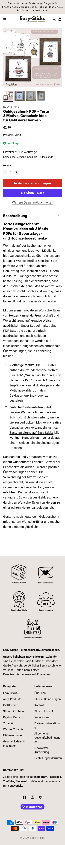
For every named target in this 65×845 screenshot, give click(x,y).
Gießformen (10, 705)
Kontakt (39, 705)
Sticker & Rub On (13, 711)
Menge (7, 165)
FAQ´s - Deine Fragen (47, 699)
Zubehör (8, 723)
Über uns (40, 693)
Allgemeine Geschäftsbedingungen (47, 738)
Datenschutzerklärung (47, 725)
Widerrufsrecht (43, 711)
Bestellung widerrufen (48, 758)
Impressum (41, 717)
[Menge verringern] (5, 172)
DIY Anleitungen (13, 735)
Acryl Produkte (12, 699)
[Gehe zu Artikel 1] (8, 96)
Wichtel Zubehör (13, 729)
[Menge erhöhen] (16, 172)
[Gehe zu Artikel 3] (31, 96)
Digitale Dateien (13, 717)
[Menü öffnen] (4, 19)
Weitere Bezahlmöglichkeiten (32, 202)
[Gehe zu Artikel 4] (41, 96)
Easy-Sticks (11, 106)
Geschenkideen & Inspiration (14, 743)
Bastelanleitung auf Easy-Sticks (31, 432)
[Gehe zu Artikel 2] (20, 96)
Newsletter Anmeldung (41, 750)
